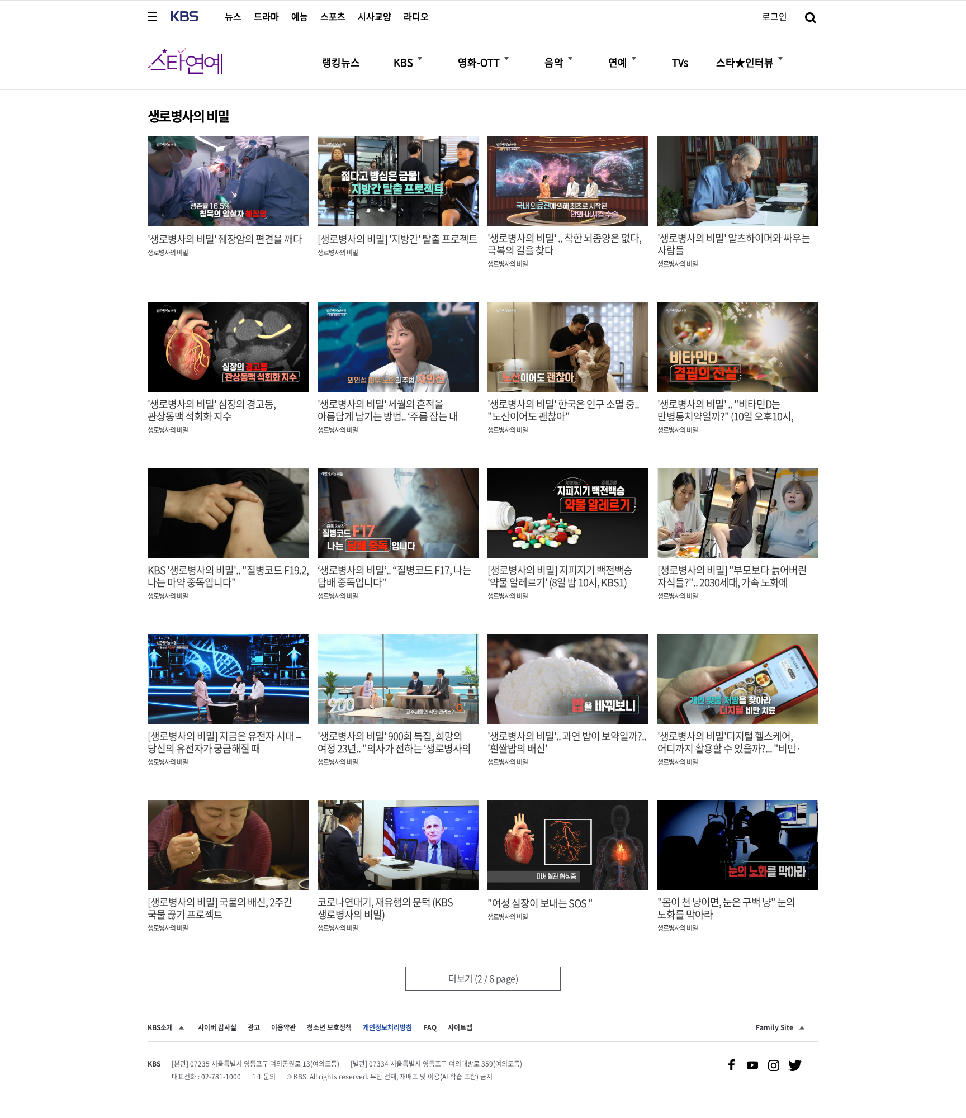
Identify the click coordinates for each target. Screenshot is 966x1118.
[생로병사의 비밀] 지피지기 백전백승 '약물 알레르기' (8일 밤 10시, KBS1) (559, 576)
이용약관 (283, 1027)
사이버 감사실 (217, 1027)
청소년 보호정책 (329, 1027)
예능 (299, 16)
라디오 (416, 16)
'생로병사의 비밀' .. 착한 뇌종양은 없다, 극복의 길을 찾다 (564, 244)
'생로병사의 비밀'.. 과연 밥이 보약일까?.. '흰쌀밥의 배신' (566, 742)
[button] (153, 16)
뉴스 (233, 16)
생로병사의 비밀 (168, 253)
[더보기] (419, 58)
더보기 (483, 978)
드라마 (266, 16)
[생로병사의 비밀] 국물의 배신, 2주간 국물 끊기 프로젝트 (220, 908)
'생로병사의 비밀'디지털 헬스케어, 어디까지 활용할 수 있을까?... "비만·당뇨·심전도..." (729, 748)
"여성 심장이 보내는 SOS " (540, 903)
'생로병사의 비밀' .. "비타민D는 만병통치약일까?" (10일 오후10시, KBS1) (725, 416)
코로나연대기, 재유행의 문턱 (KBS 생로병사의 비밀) (385, 908)
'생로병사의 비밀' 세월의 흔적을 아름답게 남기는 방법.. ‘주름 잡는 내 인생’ (388, 416)
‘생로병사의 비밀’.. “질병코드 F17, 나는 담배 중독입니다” (394, 576)
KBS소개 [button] (160, 1027)
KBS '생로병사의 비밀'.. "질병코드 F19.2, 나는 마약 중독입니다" (228, 576)
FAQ (430, 1027)
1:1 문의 (264, 1077)
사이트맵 (460, 1027)
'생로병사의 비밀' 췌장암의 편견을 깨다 (225, 239)
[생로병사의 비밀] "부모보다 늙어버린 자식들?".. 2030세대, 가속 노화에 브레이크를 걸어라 (732, 582)
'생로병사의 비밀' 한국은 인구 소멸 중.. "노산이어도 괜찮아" (563, 410)
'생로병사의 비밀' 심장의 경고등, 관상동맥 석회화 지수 (212, 410)
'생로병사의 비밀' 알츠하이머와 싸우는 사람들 (733, 244)
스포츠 (332, 16)
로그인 (774, 16)
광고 (254, 1027)
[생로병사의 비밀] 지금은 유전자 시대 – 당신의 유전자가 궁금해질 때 (224, 742)
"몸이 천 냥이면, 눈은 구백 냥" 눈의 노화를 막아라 (726, 908)
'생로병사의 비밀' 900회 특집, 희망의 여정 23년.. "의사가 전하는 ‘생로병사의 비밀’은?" (394, 748)
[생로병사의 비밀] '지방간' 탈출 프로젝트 (397, 239)
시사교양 (374, 16)
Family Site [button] (774, 1027)
